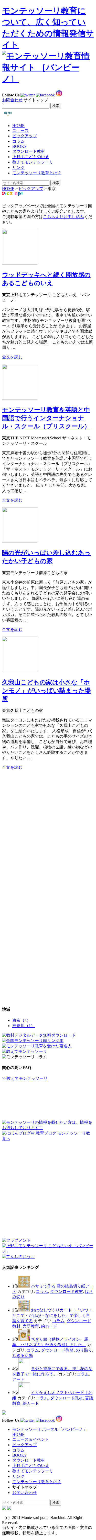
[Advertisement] (40, 806)
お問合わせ (12, 100)
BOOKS (19, 146)
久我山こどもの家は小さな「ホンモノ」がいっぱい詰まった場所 (46, 690)
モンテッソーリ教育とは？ (36, 173)
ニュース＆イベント (30, 1439)
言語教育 (31, 1326)
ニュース (20, 130)
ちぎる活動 (22, 1355)
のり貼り (84, 1350)
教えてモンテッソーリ (32, 162)
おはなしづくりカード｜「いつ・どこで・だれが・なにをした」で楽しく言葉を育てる (52, 1315)
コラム (18, 141)
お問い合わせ (24, 1492)
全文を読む (12, 357)
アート (18, 1379)
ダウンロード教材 (28, 151)
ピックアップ (24, 136)
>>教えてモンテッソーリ (25, 1078)
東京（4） (21, 1020)
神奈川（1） (23, 1025)
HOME (18, 125)
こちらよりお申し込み (63, 216)
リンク (18, 167)
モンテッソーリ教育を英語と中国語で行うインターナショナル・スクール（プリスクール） (46, 418)
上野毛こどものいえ (30, 157)
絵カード (49, 1326)
